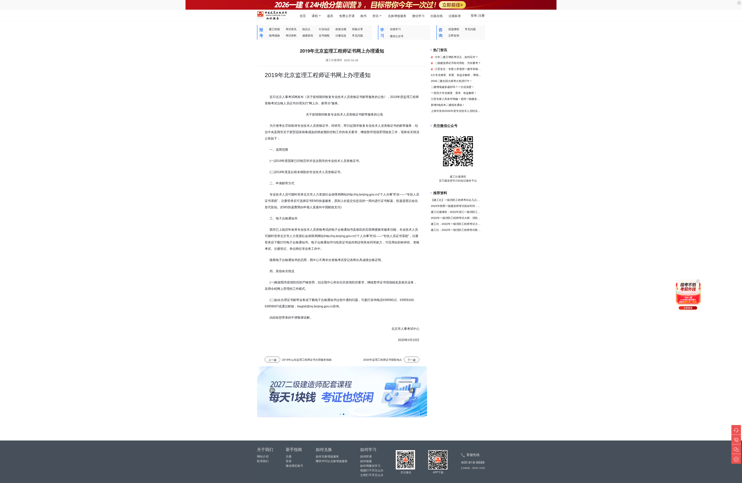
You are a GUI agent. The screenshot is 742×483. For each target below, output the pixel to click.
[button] (340, 414)
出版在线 (436, 16)
